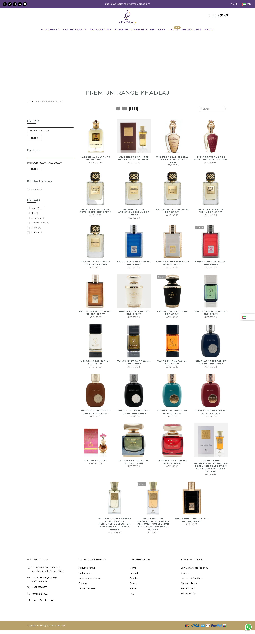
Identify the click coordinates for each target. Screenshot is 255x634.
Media (133, 588)
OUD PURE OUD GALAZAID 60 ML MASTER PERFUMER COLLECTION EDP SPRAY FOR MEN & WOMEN (211, 465)
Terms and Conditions (192, 578)
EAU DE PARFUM (75, 29)
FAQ (132, 593)
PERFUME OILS (101, 29)
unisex (36, 227)
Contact (134, 573)
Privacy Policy (188, 593)
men (35, 213)
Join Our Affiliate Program (194, 568)
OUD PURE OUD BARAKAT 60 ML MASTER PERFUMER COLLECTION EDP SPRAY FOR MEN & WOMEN (114, 523)
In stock (36, 189)
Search (184, 573)
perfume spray (40, 223)
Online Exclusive (87, 588)
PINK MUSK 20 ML (95, 460)
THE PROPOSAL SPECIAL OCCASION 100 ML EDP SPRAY (172, 159)
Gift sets (83, 583)
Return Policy (188, 588)
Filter (34, 138)
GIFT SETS (158, 29)
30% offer (37, 208)
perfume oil (38, 218)
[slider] (27, 158)
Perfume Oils (85, 573)
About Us (134, 578)
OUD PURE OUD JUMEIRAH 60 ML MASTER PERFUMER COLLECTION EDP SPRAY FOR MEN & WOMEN (153, 523)
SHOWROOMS (191, 29)
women (36, 232)
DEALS (174, 29)
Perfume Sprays (87, 568)
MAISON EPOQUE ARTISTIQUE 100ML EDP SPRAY (133, 212)
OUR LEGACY (50, 29)
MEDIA (209, 29)
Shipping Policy (189, 583)
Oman (133, 583)
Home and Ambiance (90, 578)
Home (30, 101)
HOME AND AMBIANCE (131, 29)
